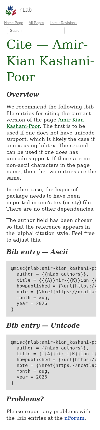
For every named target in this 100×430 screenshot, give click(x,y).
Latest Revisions (63, 23)
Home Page (13, 23)
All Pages (36, 23)
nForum (74, 418)
